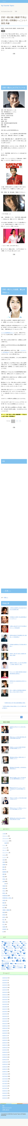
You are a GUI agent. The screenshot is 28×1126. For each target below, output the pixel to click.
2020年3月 (4, 1040)
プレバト (20, 953)
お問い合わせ (5, 1109)
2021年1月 (4, 1023)
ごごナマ (7, 945)
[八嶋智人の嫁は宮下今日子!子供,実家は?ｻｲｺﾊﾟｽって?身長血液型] (4, 631)
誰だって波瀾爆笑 (18, 967)
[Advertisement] (14, 69)
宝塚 (5, 883)
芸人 (4, 924)
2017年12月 (5, 1074)
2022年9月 (4, 980)
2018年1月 (4, 1071)
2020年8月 (4, 1033)
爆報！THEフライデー (18, 966)
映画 (12, 963)
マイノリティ (6, 852)
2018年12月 (5, 1062)
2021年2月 (4, 1021)
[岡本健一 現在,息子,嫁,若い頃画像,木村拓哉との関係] (4, 659)
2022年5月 (4, 985)
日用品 (4, 900)
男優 (3, 31)
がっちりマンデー (16, 943)
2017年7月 (4, 1086)
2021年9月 (4, 1004)
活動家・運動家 (6, 910)
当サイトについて (7, 1107)
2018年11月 (5, 1064)
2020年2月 (4, 1042)
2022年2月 (4, 992)
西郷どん (6, 597)
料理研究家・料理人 (7, 898)
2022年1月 (4, 994)
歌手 (4, 907)
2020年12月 (5, 1026)
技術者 (4, 888)
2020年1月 (4, 1045)
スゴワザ (17, 948)
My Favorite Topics (7, 5)
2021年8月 (4, 1006)
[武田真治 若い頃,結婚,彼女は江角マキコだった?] (4, 686)
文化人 (4, 890)
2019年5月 (4, 1050)
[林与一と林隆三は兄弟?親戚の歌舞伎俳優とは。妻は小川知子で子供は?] (4, 695)
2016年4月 (4, 1098)
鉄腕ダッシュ (10, 969)
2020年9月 (4, 1030)
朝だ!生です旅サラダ (20, 963)
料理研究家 (5, 895)
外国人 (4, 879)
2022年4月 (4, 987)
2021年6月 (4, 1011)
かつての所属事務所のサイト (7, 332)
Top (3, 1105)
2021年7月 (4, 1009)
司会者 (24, 958)
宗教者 (4, 886)
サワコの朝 (17, 947)
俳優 (4, 862)
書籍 (4, 902)
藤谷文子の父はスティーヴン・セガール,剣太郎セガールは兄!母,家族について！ (17, 789)
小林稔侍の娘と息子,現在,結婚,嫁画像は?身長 (14, 702)
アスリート (5, 836)
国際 (4, 874)
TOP (7, 11)
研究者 (4, 914)
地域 (4, 876)
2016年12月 (5, 1090)
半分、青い (18, 958)
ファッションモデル (11, 953)
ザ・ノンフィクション (9, 948)
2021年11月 (5, 999)
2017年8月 (4, 1083)
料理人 (4, 893)
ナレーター (7, 952)
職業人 (4, 922)
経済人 (4, 917)
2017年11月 (5, 1076)
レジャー (5, 857)
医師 (4, 869)
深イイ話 (10, 966)
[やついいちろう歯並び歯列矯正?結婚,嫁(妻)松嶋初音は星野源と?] (4, 677)
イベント (5, 847)
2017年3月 (4, 1088)
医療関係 (5, 871)
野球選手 (5, 929)
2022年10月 (5, 977)
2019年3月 (4, 1054)
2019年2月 (4, 1057)
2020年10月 (5, 1028)
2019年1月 (4, 1059)
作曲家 (5, 843)
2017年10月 (5, 1078)
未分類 (4, 905)
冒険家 (4, 864)
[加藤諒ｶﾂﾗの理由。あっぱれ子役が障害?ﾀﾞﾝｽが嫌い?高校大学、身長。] (4, 668)
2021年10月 (5, 1001)
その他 (4, 833)
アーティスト (6, 840)
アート (4, 845)
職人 (4, 919)
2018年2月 (4, 1069)
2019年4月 (4, 1052)
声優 (14, 961)
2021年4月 (4, 1016)
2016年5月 (4, 1095)
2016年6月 (4, 1093)
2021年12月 (5, 997)
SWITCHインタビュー (7, 941)
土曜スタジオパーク (7, 961)
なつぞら (19, 945)
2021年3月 (4, 1018)
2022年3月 (4, 989)
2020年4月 (4, 1038)
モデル (4, 855)
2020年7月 (4, 1035)
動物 (4, 867)
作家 (4, 859)
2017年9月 (4, 1081)
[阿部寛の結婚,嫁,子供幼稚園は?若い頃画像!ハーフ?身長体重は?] (4, 640)
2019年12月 (5, 1047)
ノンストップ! (15, 952)
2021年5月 (4, 1013)
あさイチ (8, 943)
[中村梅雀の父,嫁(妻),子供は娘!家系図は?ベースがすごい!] (4, 622)
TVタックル (16, 941)
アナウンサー (6, 838)
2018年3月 (4, 1066)
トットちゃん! (18, 950)
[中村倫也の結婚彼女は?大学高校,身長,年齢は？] (4, 649)
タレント (5, 850)
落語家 (4, 926)
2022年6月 (4, 982)
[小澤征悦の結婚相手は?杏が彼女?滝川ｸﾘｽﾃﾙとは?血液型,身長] (4, 613)
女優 (4, 881)
